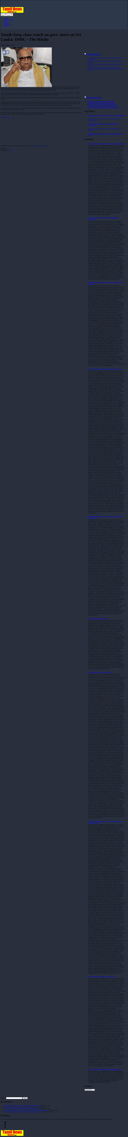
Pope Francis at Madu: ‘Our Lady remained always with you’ (105, 369)
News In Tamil (8, 19)
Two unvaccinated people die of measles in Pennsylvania (103, 67)
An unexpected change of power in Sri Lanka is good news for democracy (105, 283)
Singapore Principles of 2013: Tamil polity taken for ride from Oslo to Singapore (105, 119)
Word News (95, 54)
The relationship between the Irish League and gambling (103, 107)
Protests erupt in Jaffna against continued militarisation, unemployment (103, 124)
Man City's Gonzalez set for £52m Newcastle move (102, 104)
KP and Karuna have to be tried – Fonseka (99, 672)
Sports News (95, 97)
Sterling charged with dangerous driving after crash (102, 106)
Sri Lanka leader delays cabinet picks (98, 618)
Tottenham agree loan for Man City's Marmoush (101, 101)
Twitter (45, 145)
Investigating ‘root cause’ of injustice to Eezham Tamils (19, 1107)
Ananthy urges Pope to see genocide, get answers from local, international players (105, 822)
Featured (6, 23)
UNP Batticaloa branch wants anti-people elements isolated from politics (105, 134)
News (5, 21)
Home (6, 18)
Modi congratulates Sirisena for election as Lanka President (104, 1069)
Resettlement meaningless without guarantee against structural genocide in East (105, 517)
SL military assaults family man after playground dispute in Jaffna (22, 1108)
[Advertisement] (41, 131)
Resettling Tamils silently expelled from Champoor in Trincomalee (106, 115)
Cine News (7, 24)
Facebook (37, 145)
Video (5, 26)
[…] (96, 513)
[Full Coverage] (5, 117)
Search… (3, 1098)
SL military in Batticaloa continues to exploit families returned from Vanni (105, 129)
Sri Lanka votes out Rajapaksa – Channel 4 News (101, 976)
